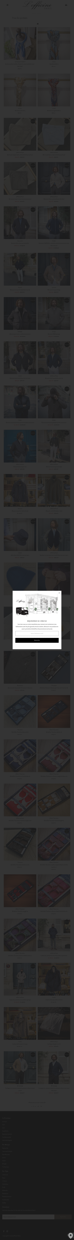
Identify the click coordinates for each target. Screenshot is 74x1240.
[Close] (59, 593)
